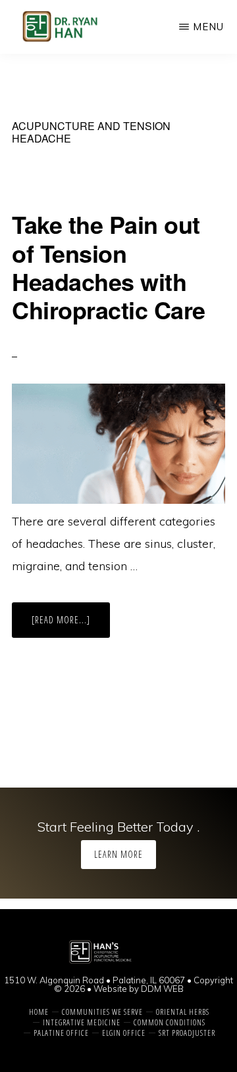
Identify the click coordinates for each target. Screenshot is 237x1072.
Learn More (118, 854)
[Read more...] (71, 625)
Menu (208, 26)
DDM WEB (162, 988)
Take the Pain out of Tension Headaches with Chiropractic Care (108, 266)
